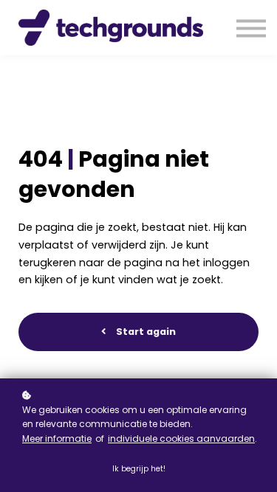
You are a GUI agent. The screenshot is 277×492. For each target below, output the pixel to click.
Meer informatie (57, 438)
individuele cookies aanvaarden (181, 438)
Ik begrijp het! (138, 468)
